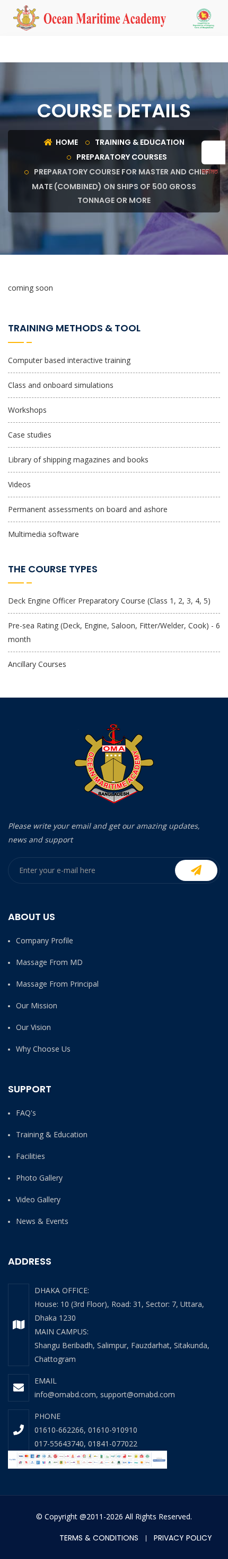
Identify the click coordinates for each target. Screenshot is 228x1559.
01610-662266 (59, 1430)
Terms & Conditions (98, 1538)
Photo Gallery (39, 1178)
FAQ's (26, 1113)
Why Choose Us (43, 1049)
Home (66, 142)
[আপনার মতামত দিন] (213, 152)
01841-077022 (112, 1444)
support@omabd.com (137, 1394)
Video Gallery (38, 1199)
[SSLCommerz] (87, 1459)
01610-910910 (112, 1430)
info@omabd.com (65, 1394)
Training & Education (140, 142)
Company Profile (44, 940)
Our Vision (33, 1027)
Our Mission (36, 1005)
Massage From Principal (57, 984)
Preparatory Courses (121, 157)
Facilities (30, 1156)
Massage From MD (49, 962)
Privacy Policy (183, 1538)
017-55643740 (59, 1444)
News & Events (42, 1221)
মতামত (209, 171)
